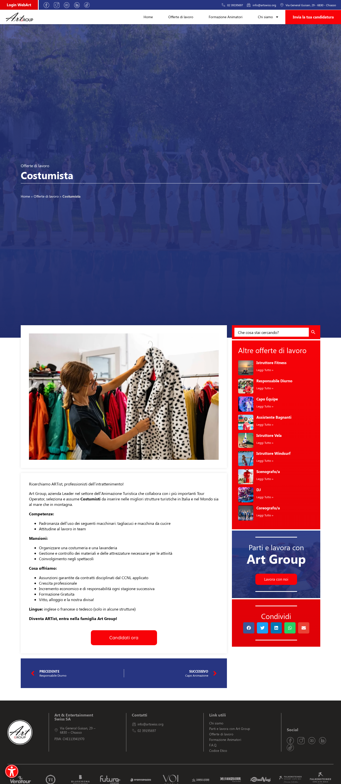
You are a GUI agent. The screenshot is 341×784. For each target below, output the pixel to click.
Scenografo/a (268, 471)
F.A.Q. (213, 745)
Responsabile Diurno (274, 380)
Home (148, 16)
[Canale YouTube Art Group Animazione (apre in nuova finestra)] (68, 5)
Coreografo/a (268, 507)
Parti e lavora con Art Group (229, 728)
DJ (258, 489)
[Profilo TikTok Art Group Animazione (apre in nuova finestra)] (88, 5)
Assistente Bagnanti (273, 417)
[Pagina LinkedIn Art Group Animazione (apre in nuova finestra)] (78, 5)
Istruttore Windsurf (273, 453)
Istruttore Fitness (271, 362)
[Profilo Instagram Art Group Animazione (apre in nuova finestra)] (58, 5)
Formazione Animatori (225, 16)
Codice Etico (218, 750)
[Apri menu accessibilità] (11, 771)
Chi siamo (265, 16)
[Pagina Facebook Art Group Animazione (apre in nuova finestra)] (48, 5)
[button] (248, 627)
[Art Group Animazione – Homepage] (19, 16)
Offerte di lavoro (180, 16)
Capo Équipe (267, 398)
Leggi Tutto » (264, 370)
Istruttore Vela (269, 435)
